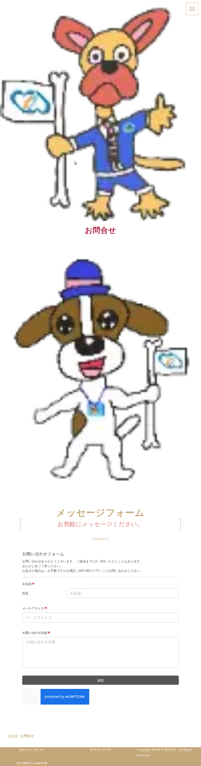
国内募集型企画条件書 (32, 763)
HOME (13, 736)
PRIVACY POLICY (32, 750)
